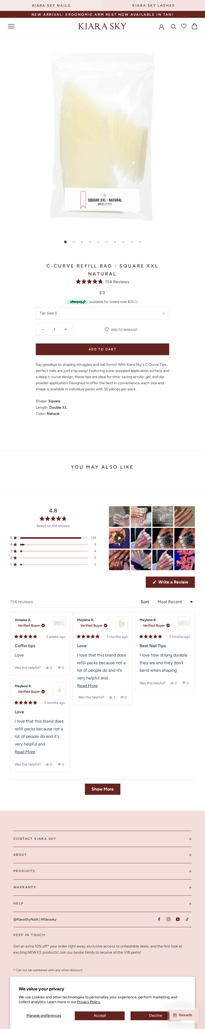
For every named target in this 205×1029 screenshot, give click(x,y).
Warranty (24, 887)
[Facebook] (159, 919)
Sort (145, 601)
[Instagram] (168, 919)
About (20, 855)
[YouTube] (177, 919)
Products (24, 871)
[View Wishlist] (184, 26)
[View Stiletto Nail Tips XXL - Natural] (184, 623)
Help (18, 903)
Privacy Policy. (89, 1002)
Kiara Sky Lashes (153, 5)
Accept (100, 1015)
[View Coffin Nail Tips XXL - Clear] (59, 623)
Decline (155, 1015)
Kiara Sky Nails (51, 5)
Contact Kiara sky (35, 839)
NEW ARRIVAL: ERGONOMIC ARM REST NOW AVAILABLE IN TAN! (102, 15)
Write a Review (176, 583)
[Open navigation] (11, 26)
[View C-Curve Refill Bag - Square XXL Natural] (121, 623)
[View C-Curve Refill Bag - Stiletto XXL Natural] (59, 689)
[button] (102, 281)
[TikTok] (187, 919)
